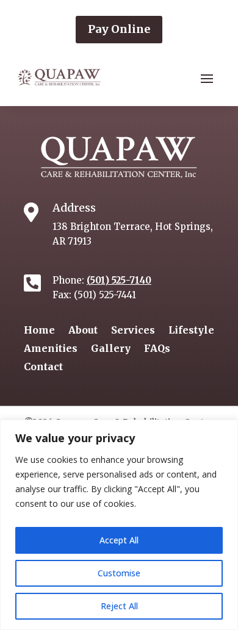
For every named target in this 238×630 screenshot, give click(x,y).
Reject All (119, 606)
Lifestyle (191, 331)
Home (39, 331)
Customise (119, 573)
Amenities (51, 349)
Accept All (119, 540)
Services (133, 331)
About (83, 331)
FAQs (157, 349)
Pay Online (119, 29)
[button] (207, 78)
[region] (119, 525)
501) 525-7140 (120, 280)
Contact (43, 367)
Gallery (111, 349)
